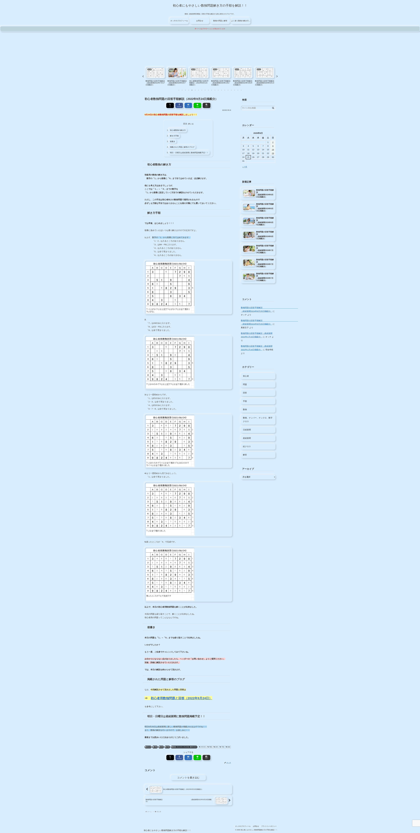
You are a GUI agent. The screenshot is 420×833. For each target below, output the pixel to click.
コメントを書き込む (188, 777)
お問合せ (256, 826)
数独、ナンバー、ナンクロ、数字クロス (185, 747)
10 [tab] (208, 90)
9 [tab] (205, 90)
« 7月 (244, 167)
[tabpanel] (155, 76)
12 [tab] (215, 90)
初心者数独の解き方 (178, 130)
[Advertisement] (210, 48)
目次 (185, 124)
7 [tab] (198, 90)
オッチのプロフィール (243, 826)
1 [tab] (179, 90)
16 (273, 150)
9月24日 (203, 747)
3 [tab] (185, 90)
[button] (206, 105)
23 (273, 153)
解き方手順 (174, 136)
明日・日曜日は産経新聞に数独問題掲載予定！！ (189, 153)
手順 (168, 747)
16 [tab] (228, 90)
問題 (156, 747)
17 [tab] (231, 90)
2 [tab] (182, 90)
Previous (143, 76)
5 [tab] (192, 90)
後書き (172, 141)
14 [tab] (221, 90)
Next (277, 76)
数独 (229, 747)
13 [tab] (218, 90)
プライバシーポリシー (269, 826)
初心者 (149, 747)
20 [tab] (241, 90)
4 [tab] (189, 90)
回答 (162, 747)
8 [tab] (202, 90)
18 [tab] (235, 90)
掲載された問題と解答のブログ (182, 147)
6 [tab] (195, 90)
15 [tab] (225, 90)
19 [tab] (238, 90)
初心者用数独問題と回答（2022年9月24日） (181, 698)
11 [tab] (212, 90)
